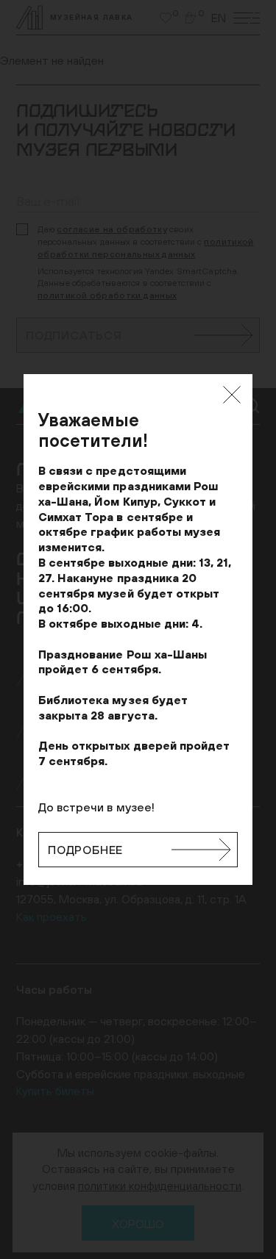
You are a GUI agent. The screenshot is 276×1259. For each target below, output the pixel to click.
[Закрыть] (232, 394)
